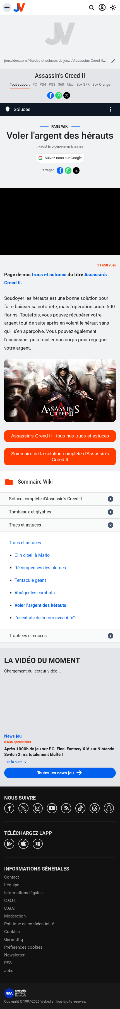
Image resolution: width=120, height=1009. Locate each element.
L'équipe (11, 884)
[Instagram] (38, 807)
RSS (8, 962)
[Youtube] (52, 807)
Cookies (12, 931)
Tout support (20, 84)
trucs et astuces (49, 274)
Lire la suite (13, 762)
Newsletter (14, 955)
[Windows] (38, 843)
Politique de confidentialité (29, 923)
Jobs (8, 970)
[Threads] (95, 807)
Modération (15, 916)
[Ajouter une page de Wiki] (113, 60)
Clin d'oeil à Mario (32, 555)
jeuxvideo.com (15, 60)
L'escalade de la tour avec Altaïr (45, 617)
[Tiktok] (80, 807)
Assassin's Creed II (88, 60)
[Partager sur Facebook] (50, 95)
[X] (23, 807)
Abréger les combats (35, 592)
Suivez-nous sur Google (63, 158)
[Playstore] (9, 843)
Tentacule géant (30, 580)
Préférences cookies (23, 947)
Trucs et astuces (25, 542)
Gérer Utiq (13, 939)
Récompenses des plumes (40, 567)
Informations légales (23, 892)
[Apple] (23, 843)
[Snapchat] (109, 807)
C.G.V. (9, 908)
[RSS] (66, 807)
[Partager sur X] (66, 95)
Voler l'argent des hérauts (40, 605)
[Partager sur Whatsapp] (58, 95)
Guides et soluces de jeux (50, 60)
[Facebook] (9, 807)
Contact (11, 877)
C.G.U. (10, 900)
